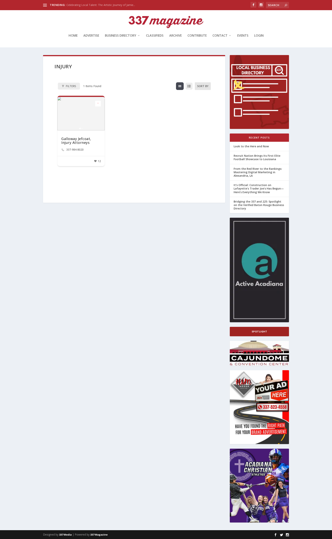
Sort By (202, 86)
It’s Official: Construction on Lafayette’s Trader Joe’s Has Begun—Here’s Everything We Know (259, 188)
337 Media (65, 534)
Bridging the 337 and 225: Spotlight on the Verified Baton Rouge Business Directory (259, 205)
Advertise (91, 36)
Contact (219, 36)
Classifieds (155, 36)
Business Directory (120, 36)
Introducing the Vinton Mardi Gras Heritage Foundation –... (102, 5)
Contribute (197, 36)
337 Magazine (99, 534)
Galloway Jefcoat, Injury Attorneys (76, 140)
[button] (62, 113)
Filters (71, 86)
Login (259, 36)
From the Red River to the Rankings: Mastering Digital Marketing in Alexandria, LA (258, 172)
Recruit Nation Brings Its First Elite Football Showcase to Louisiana (257, 157)
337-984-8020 (75, 149)
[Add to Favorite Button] (98, 103)
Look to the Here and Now (251, 146)
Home (73, 36)
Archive (175, 36)
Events (242, 36)
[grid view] (180, 86)
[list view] (189, 86)
